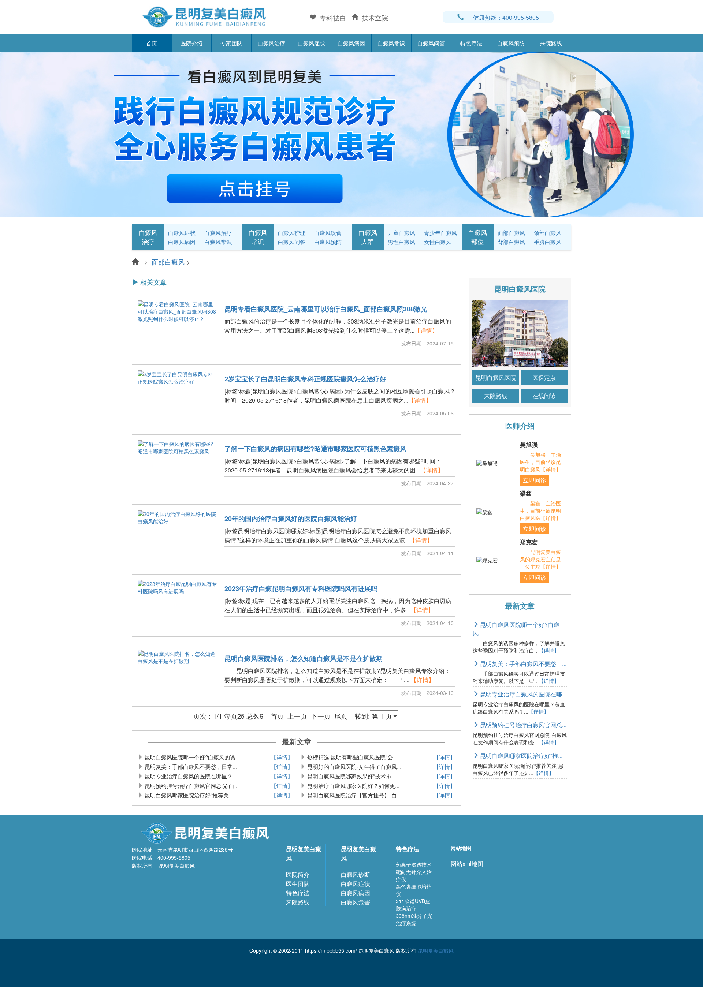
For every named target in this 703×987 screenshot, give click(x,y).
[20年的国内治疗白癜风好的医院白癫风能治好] (177, 535)
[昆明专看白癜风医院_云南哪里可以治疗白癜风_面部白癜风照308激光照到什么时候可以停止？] (177, 326)
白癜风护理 (291, 232)
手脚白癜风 (547, 242)
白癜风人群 (367, 237)
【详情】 (426, 330)
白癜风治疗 (271, 43)
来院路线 (551, 43)
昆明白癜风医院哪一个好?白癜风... (516, 628)
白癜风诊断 (355, 874)
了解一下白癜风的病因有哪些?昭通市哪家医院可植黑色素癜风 (315, 449)
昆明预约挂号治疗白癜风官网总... (522, 725)
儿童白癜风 (401, 232)
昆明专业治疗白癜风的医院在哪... (522, 694)
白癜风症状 (311, 43)
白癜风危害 (355, 902)
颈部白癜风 (547, 232)
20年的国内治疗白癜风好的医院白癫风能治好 (290, 519)
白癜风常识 (391, 43)
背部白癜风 (511, 242)
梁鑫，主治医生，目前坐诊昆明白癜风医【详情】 (540, 510)
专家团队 (231, 43)
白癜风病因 (351, 43)
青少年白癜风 (440, 232)
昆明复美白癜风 (303, 853)
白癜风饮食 (328, 232)
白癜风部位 (477, 237)
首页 (151, 43)
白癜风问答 (431, 43)
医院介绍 (191, 43)
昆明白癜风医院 (495, 377)
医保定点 (544, 377)
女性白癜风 (437, 242)
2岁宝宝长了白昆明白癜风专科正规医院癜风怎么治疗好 (305, 379)
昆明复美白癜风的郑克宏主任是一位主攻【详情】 (540, 559)
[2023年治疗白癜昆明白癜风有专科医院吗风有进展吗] (177, 605)
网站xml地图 (467, 863)
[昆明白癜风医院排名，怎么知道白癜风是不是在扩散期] (177, 675)
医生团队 (297, 883)
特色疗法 (471, 43)
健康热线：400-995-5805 (506, 17)
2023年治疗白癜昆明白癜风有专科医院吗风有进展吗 (300, 588)
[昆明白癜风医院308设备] (351, 133)
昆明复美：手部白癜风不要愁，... (522, 663)
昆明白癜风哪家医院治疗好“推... (520, 755)
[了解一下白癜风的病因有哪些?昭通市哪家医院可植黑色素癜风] (177, 465)
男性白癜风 (401, 242)
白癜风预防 (511, 43)
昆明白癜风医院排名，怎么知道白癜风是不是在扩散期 (303, 658)
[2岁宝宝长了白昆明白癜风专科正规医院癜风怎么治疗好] (177, 396)
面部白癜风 (511, 232)
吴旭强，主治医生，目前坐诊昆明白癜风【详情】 (540, 462)
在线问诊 (544, 396)
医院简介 (297, 874)
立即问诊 (534, 480)
